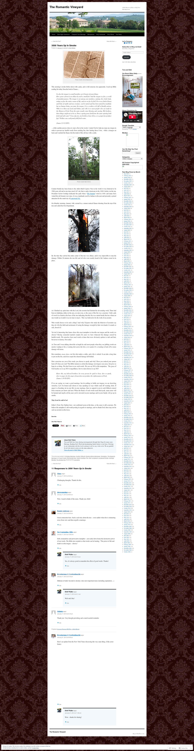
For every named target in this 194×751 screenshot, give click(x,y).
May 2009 (126, 539)
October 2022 (127, 248)
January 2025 (127, 199)
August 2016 (127, 381)
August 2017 (127, 359)
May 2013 (126, 452)
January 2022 (127, 264)
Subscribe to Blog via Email (131, 47)
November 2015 (128, 397)
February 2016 (127, 392)
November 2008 (128, 550)
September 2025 (128, 184)
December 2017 (127, 352)
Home (53, 34)
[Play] (125, 121)
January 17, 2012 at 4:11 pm (73, 594)
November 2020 (128, 290)
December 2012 (127, 461)
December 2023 (127, 223)
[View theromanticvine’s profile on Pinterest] (131, 43)
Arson (65, 458)
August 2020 (127, 295)
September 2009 (128, 532)
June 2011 (126, 493)
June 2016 (126, 384)
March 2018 (127, 346)
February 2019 (127, 326)
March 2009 (127, 543)
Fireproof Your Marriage (78, 34)
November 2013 (128, 441)
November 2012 (128, 463)
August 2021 (127, 274)
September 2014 (128, 423)
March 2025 (127, 195)
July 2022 (126, 254)
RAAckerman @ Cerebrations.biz (68, 574)
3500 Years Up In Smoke (64, 45)
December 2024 (127, 201)
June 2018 (126, 341)
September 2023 (128, 228)
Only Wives (110, 34)
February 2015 (127, 413)
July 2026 (126, 174)
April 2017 (126, 366)
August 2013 (127, 446)
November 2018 (128, 332)
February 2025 (127, 197)
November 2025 (128, 181)
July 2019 (126, 317)
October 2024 (127, 204)
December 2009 (127, 526)
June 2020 (126, 299)
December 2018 (127, 330)
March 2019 (127, 324)
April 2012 (126, 475)
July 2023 (126, 232)
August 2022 (127, 252)
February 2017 (127, 370)
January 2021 (127, 286)
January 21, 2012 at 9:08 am (65, 637)
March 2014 (127, 433)
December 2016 (127, 373)
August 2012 (127, 468)
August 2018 (127, 337)
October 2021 (127, 270)
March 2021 (127, 283)
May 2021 (126, 279)
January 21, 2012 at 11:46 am (73, 713)
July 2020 (126, 297)
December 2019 (127, 310)
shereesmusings (62, 492)
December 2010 (127, 504)
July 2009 (126, 535)
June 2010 (126, 515)
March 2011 (127, 499)
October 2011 (127, 486)
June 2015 (126, 406)
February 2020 (127, 306)
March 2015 (127, 412)
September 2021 (128, 272)
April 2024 (126, 215)
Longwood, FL (75, 198)
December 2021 (127, 266)
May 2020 (126, 301)
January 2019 (127, 328)
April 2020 (126, 303)
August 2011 (127, 490)
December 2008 (127, 548)
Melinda (60, 611)
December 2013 (127, 439)
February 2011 (127, 501)
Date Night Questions (63, 34)
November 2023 (128, 224)
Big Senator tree (71, 458)
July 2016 (126, 383)
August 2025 (127, 186)
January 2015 (127, 415)
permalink (77, 460)
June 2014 (126, 428)
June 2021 (126, 277)
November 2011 (128, 484)
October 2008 (127, 552)
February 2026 (127, 175)
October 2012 (127, 464)
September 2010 (128, 510)
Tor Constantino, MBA (65, 532)
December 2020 (127, 288)
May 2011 (126, 495)
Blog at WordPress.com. (138, 733)
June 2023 (126, 234)
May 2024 (126, 214)
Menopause (90, 34)
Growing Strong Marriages (93, 456)
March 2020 (127, 304)
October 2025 (127, 183)
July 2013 (126, 448)
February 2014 (127, 435)
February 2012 (127, 479)
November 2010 (128, 506)
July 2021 (126, 275)
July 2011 (126, 492)
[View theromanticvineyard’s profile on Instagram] (129, 43)
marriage (111, 458)
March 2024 (127, 217)
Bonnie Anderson (63, 511)
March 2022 (127, 261)
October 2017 (127, 355)
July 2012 (126, 470)
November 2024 (128, 203)
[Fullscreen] (141, 121)
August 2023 (127, 230)
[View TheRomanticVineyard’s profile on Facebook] (124, 43)
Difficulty (83, 456)
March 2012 (127, 477)
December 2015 (127, 395)
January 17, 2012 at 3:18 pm (65, 576)
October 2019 (127, 314)
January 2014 (127, 437)
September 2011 (128, 488)
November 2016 (128, 375)
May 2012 (126, 473)
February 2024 (127, 219)
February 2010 (127, 523)
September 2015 (128, 401)
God (90, 458)
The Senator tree (61, 460)
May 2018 (126, 343)
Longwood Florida (103, 458)
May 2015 (126, 408)
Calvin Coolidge (81, 458)
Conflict (78, 456)
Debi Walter (72, 48)
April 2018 (126, 344)
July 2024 (126, 210)
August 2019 (127, 315)
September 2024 (128, 206)
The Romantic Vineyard (66, 7)
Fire (87, 458)
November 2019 (128, 312)
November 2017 (128, 353)
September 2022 (128, 250)
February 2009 (127, 544)
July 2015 (126, 404)
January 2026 (127, 177)
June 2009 (126, 537)
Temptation (104, 456)
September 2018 (128, 335)
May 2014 (126, 430)
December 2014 (127, 417)
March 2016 (127, 390)
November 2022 (128, 246)
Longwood (95, 458)
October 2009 (127, 530)
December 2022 (127, 244)
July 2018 (126, 339)
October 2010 (127, 508)
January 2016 (127, 393)
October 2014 (127, 421)
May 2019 (126, 321)
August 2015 (127, 403)
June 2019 (126, 319)
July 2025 (126, 188)
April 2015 (126, 410)
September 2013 (128, 444)
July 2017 (126, 361)
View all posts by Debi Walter (73, 450)
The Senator (91, 193)
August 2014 (127, 424)
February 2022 (127, 263)
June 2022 (126, 255)
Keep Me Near (111, 41)
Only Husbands (100, 34)
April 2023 (126, 237)
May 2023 (126, 235)
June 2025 (126, 190)
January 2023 (127, 243)
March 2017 (127, 368)
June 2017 (126, 363)
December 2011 (127, 483)
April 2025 (126, 194)
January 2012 (127, 481)
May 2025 (126, 192)
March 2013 (127, 455)
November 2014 (128, 419)
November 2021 (128, 268)
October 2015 (127, 399)
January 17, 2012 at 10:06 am (65, 534)
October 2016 (127, 377)
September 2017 (128, 357)
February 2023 (127, 241)
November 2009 (128, 528)
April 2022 (126, 259)
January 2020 (127, 308)
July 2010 (126, 513)
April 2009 (126, 541)
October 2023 (127, 226)
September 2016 (128, 379)
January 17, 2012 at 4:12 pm (73, 557)
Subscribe (126, 57)
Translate (134, 129)
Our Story (119, 34)
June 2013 (126, 450)
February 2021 (127, 284)
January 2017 (127, 372)
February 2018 (127, 348)
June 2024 (126, 212)
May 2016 (126, 386)
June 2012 (126, 472)
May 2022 (126, 257)
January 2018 (127, 350)
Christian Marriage (70, 456)
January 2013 (127, 459)
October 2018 (127, 334)
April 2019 (126, 323)
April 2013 (126, 453)
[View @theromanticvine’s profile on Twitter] (127, 43)
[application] (132, 117)
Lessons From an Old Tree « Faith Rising (68, 629)
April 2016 (126, 388)
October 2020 (127, 292)
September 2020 (128, 294)
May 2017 (126, 364)
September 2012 (128, 466)
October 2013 (127, 443)
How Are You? (56, 41)
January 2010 (127, 524)
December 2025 (127, 179)
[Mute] (138, 121)
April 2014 (126, 432)
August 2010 (127, 512)
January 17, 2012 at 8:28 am (65, 476)
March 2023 (127, 239)
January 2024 (127, 221)
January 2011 (127, 503)
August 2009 (127, 533)
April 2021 (126, 281)
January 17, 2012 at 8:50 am (65, 494)
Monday (54, 460)
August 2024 (127, 208)
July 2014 (126, 426)
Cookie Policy (35, 748)
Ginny (59, 473)
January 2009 (127, 546)
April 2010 (126, 519)
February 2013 (127, 457)
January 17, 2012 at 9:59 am (65, 513)
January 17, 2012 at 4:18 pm (65, 614)
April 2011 (126, 497)
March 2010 (127, 521)
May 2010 (126, 517)
